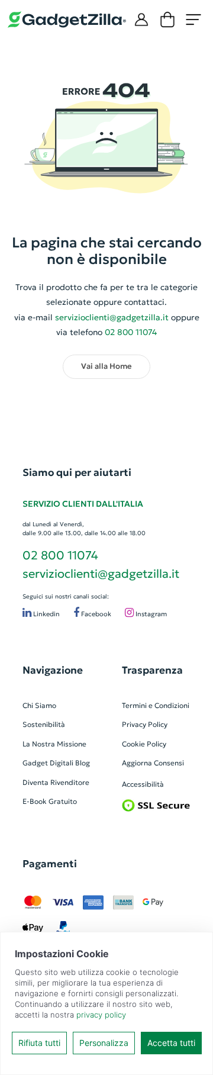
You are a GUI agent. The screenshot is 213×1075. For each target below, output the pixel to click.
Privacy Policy (144, 724)
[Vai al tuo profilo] (141, 19)
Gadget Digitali (47, 762)
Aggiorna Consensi (153, 762)
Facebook (95, 614)
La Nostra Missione (54, 743)
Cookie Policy (144, 743)
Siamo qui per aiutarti (76, 472)
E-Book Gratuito (49, 801)
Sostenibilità (43, 724)
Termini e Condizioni (155, 705)
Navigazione (52, 670)
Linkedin (45, 614)
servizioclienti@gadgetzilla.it (112, 317)
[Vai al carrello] (167, 19)
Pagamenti (49, 863)
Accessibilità (143, 784)
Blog (82, 762)
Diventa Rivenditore (55, 782)
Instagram (150, 614)
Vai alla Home (106, 366)
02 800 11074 (60, 555)
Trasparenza (152, 670)
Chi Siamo (39, 705)
